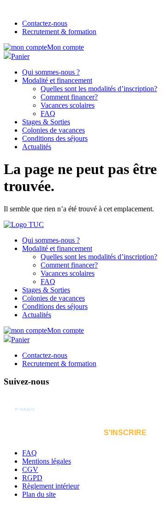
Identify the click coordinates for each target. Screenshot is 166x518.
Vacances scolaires (68, 105)
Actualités (36, 147)
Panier (20, 56)
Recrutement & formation (59, 31)
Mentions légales (46, 461)
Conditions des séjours (55, 138)
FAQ (48, 113)
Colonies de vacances (53, 130)
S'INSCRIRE (125, 433)
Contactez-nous (44, 23)
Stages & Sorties (46, 122)
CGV (30, 469)
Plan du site (39, 494)
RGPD (32, 478)
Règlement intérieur (50, 486)
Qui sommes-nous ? (51, 72)
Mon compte (65, 47)
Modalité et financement (57, 80)
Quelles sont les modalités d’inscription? (99, 89)
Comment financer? (69, 97)
